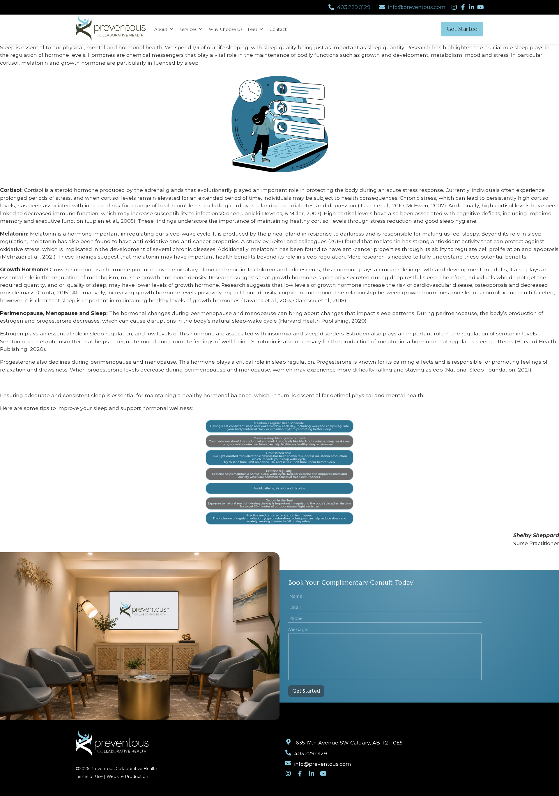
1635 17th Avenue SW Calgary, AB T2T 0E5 (348, 743)
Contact (278, 29)
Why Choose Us (225, 29)
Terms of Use (89, 776)
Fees (252, 29)
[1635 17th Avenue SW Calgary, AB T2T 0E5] (288, 742)
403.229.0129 (353, 7)
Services (188, 29)
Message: (298, 629)
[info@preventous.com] (382, 7)
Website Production (127, 776)
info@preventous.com (416, 7)
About (160, 29)
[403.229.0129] (331, 7)
